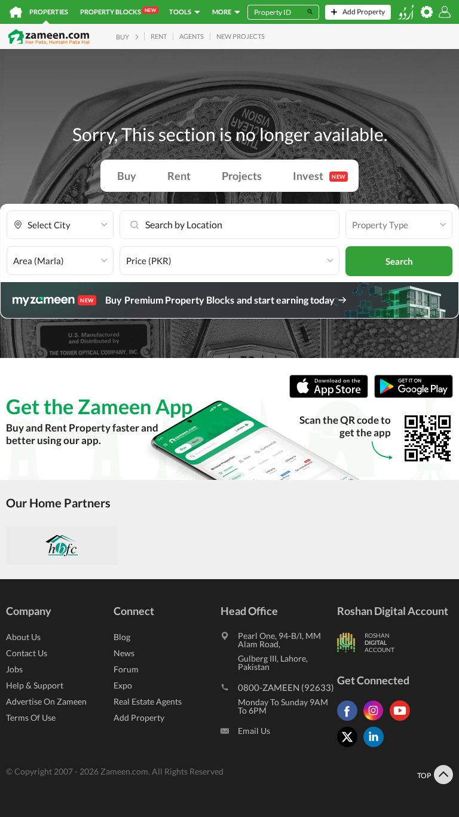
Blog (122, 637)
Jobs (14, 669)
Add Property (139, 717)
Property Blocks (118, 11)
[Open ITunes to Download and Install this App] (331, 395)
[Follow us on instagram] (376, 720)
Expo (123, 685)
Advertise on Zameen (46, 701)
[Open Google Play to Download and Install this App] (413, 395)
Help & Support (34, 685)
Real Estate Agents (148, 701)
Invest (319, 175)
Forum (126, 669)
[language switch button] (406, 12)
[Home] (15, 12)
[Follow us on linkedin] (376, 747)
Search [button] (399, 261)
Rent (179, 175)
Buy (126, 175)
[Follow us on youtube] (403, 720)
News (124, 653)
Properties (48, 12)
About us (23, 637)
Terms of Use (31, 717)
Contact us (26, 653)
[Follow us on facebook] (350, 720)
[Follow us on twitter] (350, 747)
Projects (242, 175)
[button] (60, 225)
